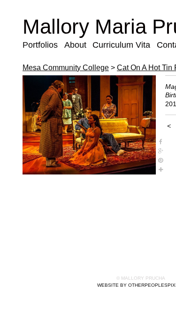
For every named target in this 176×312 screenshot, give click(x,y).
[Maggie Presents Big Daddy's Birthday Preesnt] (89, 125)
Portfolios (40, 45)
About (75, 45)
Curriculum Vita (121, 45)
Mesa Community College (66, 68)
